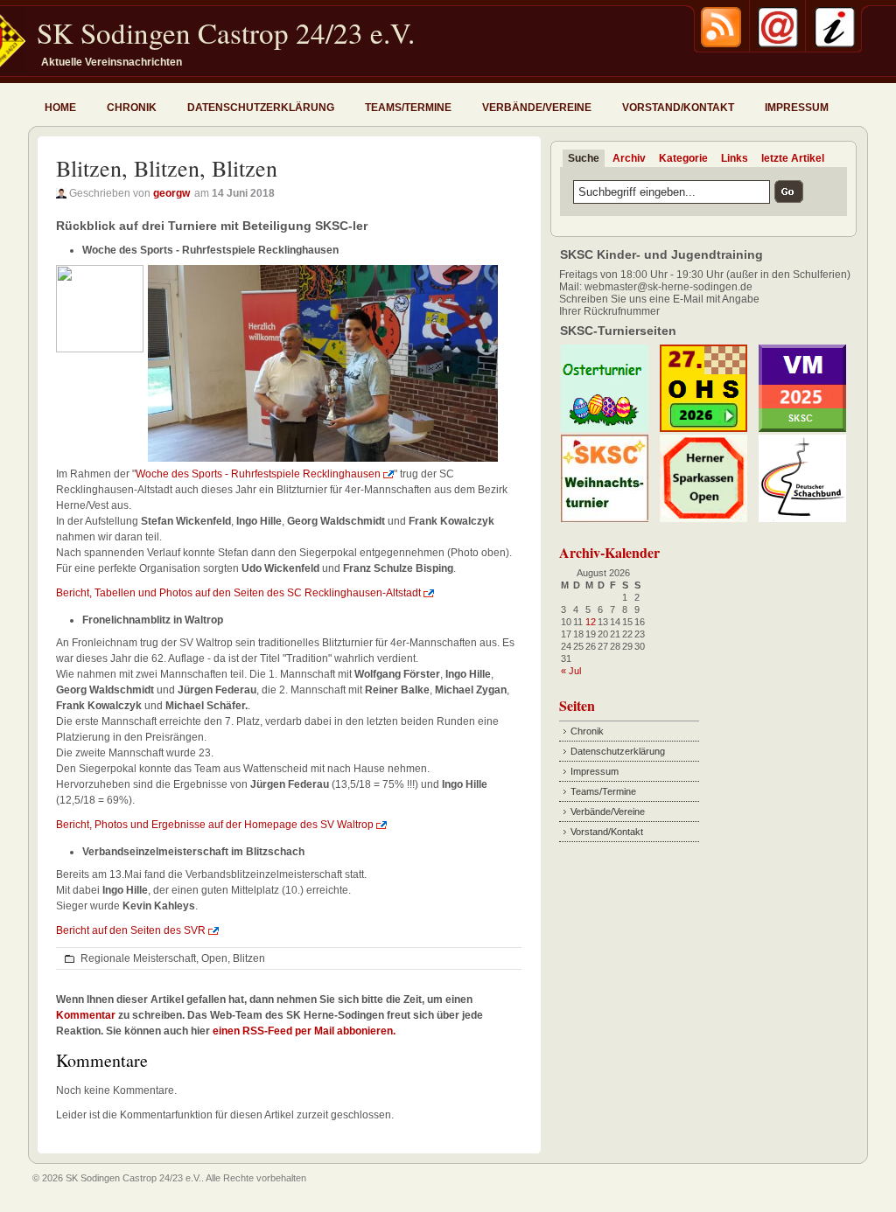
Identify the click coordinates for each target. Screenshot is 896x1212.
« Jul (571, 670)
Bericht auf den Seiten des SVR (131, 930)
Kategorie (683, 158)
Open (214, 958)
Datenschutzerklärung (260, 107)
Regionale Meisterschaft (138, 958)
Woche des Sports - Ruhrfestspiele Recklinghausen (258, 474)
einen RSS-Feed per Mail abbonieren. (304, 1031)
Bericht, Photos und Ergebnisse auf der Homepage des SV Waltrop (215, 824)
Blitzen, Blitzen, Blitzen (166, 168)
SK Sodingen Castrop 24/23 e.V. (226, 32)
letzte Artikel (792, 158)
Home (60, 107)
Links (734, 158)
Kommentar (86, 1015)
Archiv (629, 158)
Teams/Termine (408, 107)
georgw (171, 193)
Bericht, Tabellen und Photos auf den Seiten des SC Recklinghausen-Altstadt (238, 593)
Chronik (132, 107)
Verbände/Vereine (537, 107)
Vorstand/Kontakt (678, 107)
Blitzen (249, 958)
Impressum (797, 107)
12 (590, 621)
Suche (583, 158)
